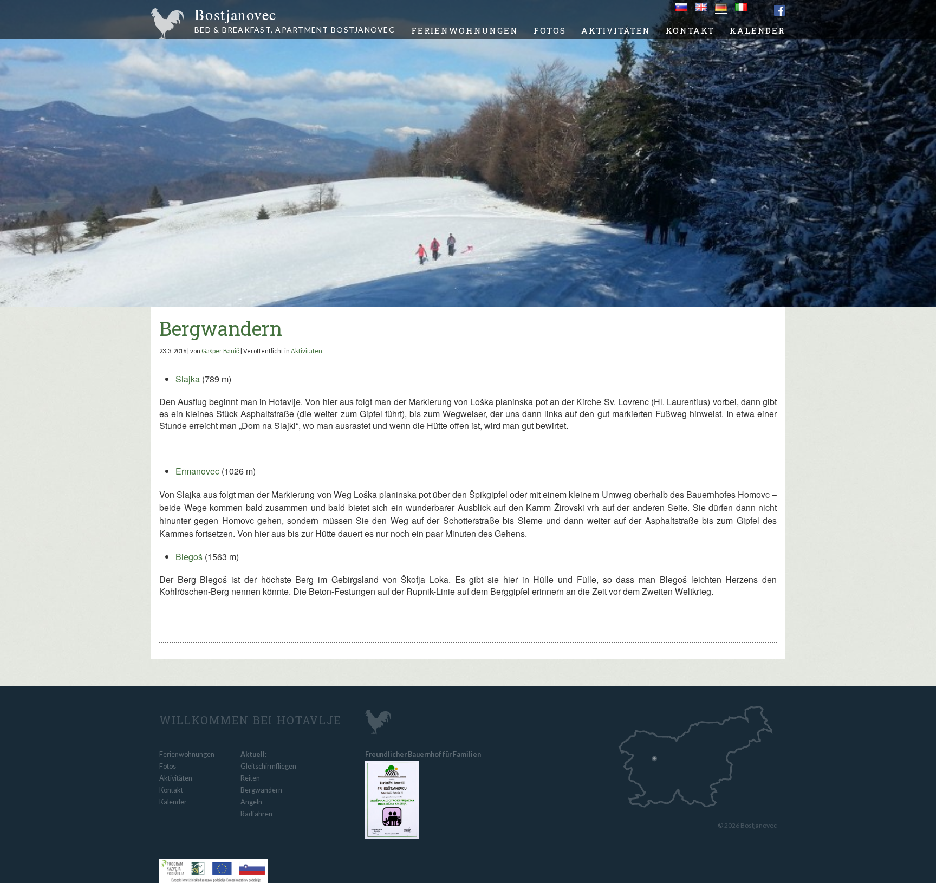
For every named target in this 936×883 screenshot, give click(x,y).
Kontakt (690, 30)
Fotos (550, 30)
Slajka (188, 379)
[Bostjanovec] (369, 720)
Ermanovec (197, 471)
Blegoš (190, 556)
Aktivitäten (616, 30)
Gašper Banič (220, 350)
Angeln (251, 802)
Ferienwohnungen (464, 30)
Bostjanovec (294, 21)
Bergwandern (220, 328)
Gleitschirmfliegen (268, 766)
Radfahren (256, 814)
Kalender (757, 30)
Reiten (250, 778)
